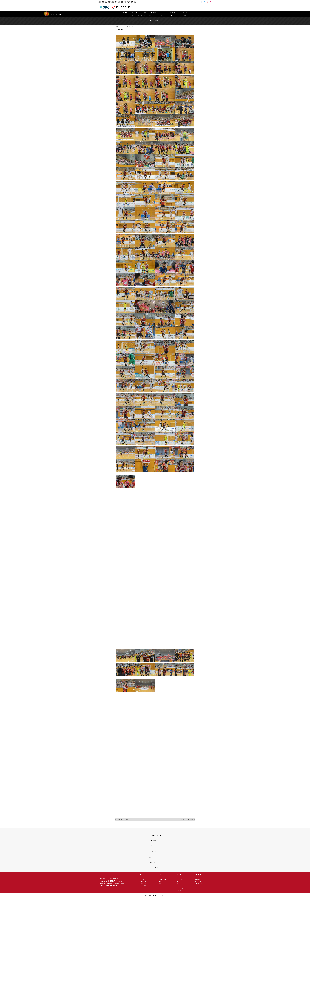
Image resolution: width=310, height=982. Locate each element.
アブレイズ (180, 853)
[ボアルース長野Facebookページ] (202, 2)
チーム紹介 (179, 842)
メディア (144, 851)
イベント (144, 849)
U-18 (161, 849)
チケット (145, 12)
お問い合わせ (170, 15)
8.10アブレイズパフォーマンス (125, 787)
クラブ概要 (161, 15)
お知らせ (144, 847)
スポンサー (151, 15)
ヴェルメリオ (163, 847)
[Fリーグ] (115, 9)
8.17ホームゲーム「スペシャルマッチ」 (183, 787)
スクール (185, 12)
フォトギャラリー (182, 15)
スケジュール (135, 12)
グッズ (163, 12)
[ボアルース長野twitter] (204, 2)
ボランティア (141, 15)
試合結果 (161, 842)
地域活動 (144, 853)
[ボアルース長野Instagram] (210, 2)
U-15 (161, 851)
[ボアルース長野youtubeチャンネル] (207, 2)
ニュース (132, 15)
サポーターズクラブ (174, 12)
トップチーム (163, 844)
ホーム (124, 15)
